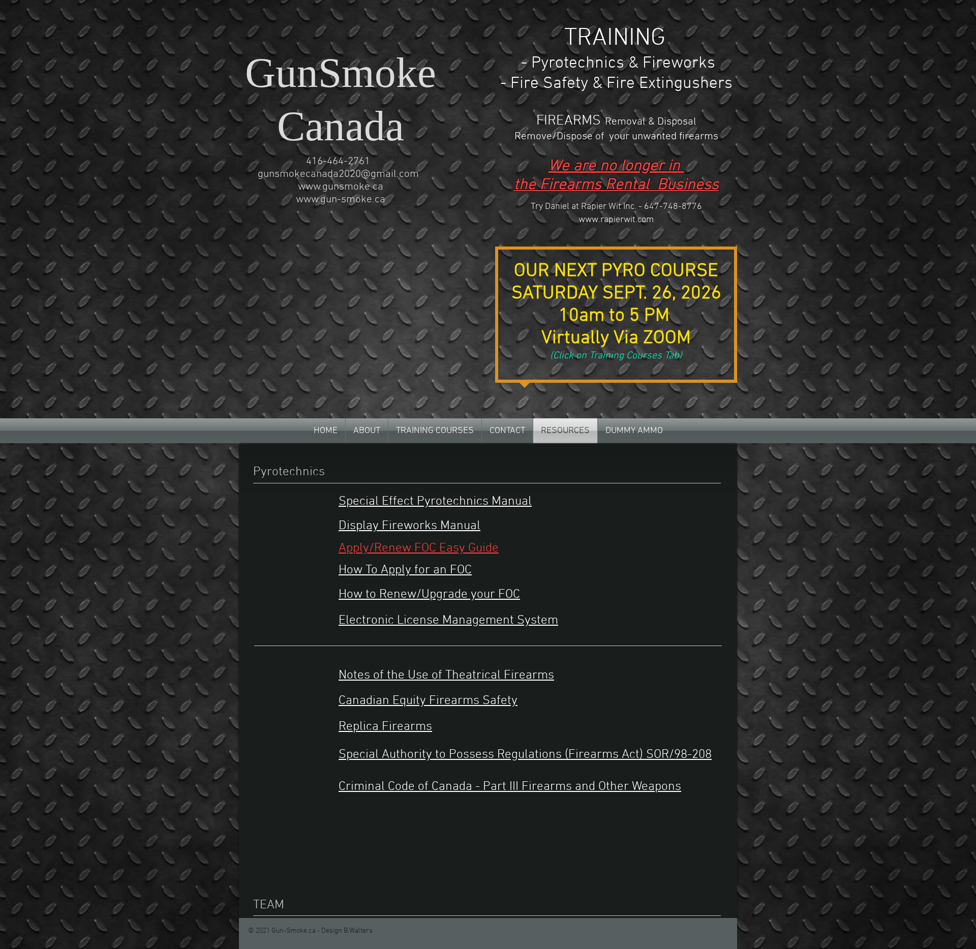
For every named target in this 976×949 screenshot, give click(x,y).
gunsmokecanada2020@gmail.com (338, 174)
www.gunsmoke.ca (340, 186)
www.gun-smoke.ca (340, 199)
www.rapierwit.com (616, 220)
